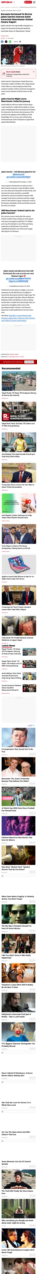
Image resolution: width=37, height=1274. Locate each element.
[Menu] (34, 2)
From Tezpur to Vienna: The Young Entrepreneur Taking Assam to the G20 (16, 547)
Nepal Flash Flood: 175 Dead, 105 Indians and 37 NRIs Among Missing (12, 663)
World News (5, 398)
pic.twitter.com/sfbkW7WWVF (18, 278)
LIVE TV (29, 2)
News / (3, 7)
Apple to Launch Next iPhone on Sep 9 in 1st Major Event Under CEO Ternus (18, 577)
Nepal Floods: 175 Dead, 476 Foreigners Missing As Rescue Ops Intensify (19, 394)
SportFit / (8, 7)
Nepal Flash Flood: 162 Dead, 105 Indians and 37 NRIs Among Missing (18, 424)
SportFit (3, 38)
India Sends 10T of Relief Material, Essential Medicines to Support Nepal (17, 639)
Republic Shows (6, 693)
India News (4, 429)
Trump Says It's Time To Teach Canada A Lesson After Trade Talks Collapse (16, 608)
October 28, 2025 (24, 286)
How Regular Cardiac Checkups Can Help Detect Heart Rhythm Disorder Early (17, 516)
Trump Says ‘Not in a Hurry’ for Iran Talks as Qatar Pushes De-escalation (18, 486)
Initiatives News (6, 520)
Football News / (15, 7)
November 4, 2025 (25, 182)
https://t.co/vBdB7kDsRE (18, 281)
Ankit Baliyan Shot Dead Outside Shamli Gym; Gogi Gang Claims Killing (18, 455)
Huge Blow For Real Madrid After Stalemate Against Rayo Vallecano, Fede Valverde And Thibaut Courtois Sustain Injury (18, 318)
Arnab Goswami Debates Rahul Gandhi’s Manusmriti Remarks (11, 687)
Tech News (4, 582)
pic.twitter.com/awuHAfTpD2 (18, 177)
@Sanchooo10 (18, 174)
